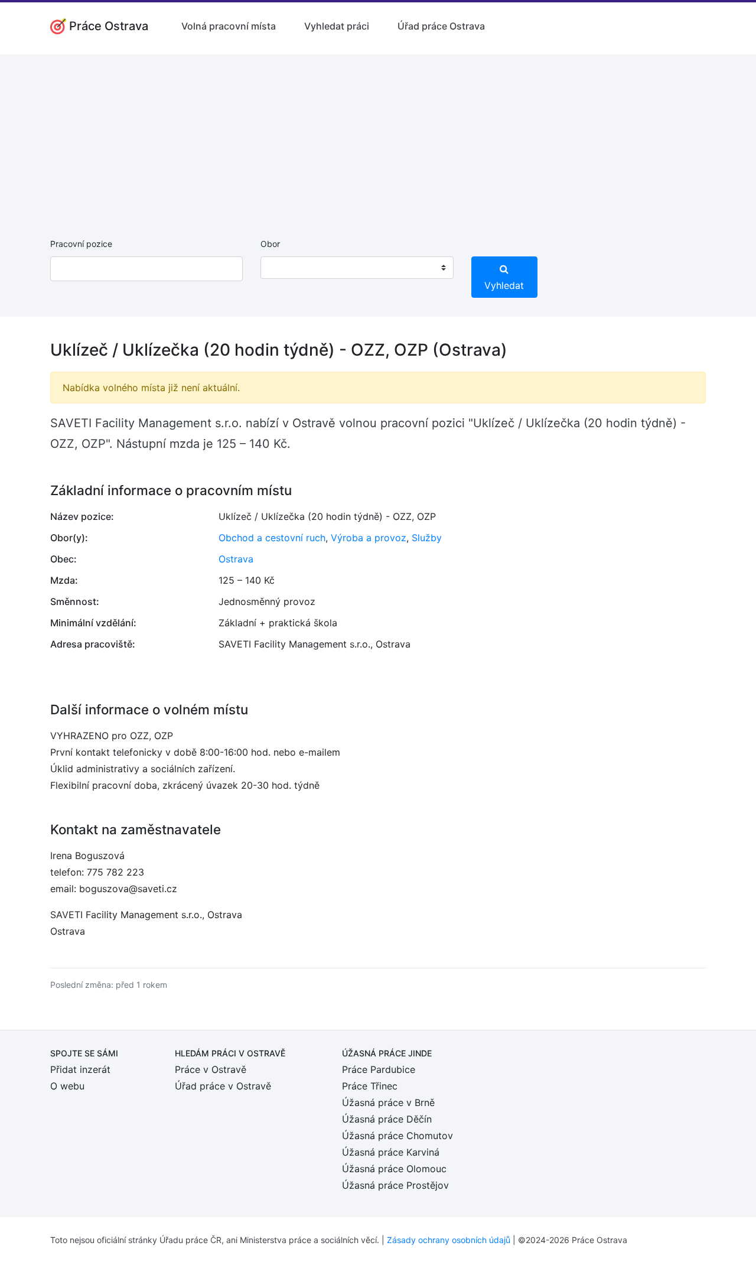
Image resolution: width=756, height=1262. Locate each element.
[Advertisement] (378, 137)
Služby (427, 538)
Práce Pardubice (378, 1069)
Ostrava (236, 559)
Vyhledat (504, 285)
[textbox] (284, 267)
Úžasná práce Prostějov (395, 1185)
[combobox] (356, 267)
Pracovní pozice (81, 244)
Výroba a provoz (368, 538)
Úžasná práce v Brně (388, 1102)
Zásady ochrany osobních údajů (448, 1240)
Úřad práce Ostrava (441, 26)
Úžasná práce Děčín (387, 1119)
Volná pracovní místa (228, 26)
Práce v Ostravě (210, 1069)
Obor (270, 244)
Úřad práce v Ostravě (223, 1086)
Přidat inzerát (80, 1069)
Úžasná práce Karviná (390, 1152)
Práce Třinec (369, 1086)
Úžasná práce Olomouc (394, 1169)
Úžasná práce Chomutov (397, 1135)
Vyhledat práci (336, 26)
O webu (67, 1086)
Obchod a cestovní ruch (272, 538)
